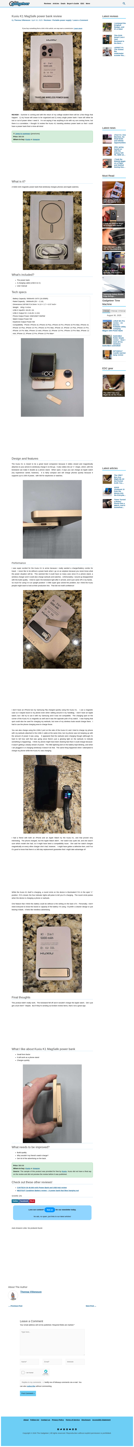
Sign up (50, 1210)
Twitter (15, 1201)
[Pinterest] (67, 1429)
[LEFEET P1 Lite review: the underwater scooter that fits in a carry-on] (107, 52)
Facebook (24, 1201)
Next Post (91, 1306)
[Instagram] (64, 1429)
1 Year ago (106, 311)
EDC (82, 4)
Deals (63, 4)
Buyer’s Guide (73, 4)
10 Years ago (121, 311)
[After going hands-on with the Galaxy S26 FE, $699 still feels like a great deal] (107, 151)
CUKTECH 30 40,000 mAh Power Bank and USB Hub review (42, 1188)
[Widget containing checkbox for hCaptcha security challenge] (35, 1372)
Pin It (32, 1201)
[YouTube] (70, 1429)
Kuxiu (27, 139)
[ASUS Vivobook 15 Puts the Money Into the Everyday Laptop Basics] (107, 491)
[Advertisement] (52, 162)
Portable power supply (61, 20)
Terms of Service (73, 1420)
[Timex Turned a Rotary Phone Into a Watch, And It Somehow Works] (107, 504)
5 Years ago (114, 311)
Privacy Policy (58, 1420)
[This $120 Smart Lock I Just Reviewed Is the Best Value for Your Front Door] (107, 39)
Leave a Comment (80, 20)
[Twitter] (61, 1429)
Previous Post (15, 1306)
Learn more (78, 28)
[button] (124, 3)
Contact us (45, 1420)
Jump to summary (22, 134)
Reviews (47, 20)
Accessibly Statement (101, 1420)
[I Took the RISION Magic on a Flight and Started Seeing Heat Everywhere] (107, 163)
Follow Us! (34, 1420)
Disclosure (86, 1420)
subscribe (31, 1386)
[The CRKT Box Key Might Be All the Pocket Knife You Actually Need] (107, 479)
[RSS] (73, 1429)
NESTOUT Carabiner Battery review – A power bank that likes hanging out (48, 1191)
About (26, 1420)
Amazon (36, 139)
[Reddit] (76, 1429)
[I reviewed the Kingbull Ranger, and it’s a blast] (107, 27)
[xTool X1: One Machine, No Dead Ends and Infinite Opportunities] (107, 139)
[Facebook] (58, 1429)
